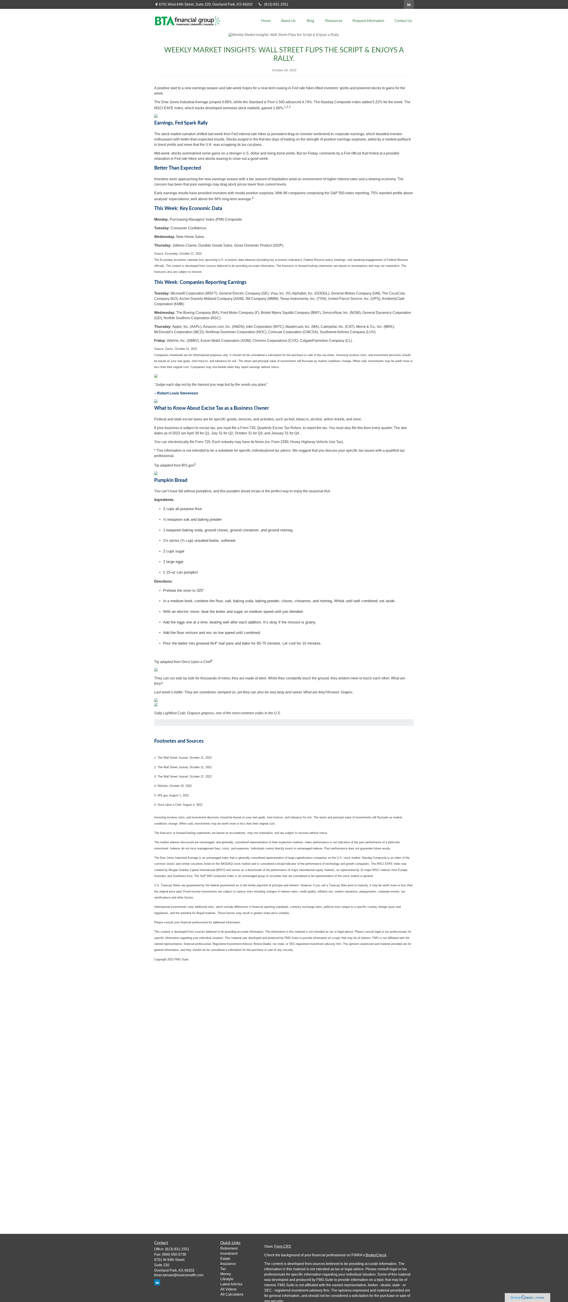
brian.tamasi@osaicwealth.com (178, 1275)
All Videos (228, 1289)
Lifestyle (226, 1279)
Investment (228, 1253)
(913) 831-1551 (276, 4)
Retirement (229, 1248)
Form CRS (282, 1246)
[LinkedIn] (409, 4)
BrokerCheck (376, 1255)
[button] (265, 21)
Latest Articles (231, 1284)
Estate (225, 1258)
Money (225, 1274)
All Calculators (231, 1294)
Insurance (228, 1264)
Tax (223, 1269)
